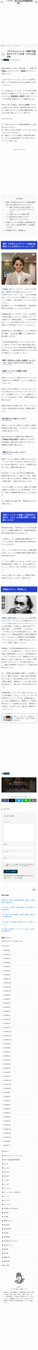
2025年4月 (7, 1015)
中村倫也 (5, 289)
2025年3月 (7, 1019)
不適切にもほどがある (11, 1208)
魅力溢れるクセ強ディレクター (19, 217)
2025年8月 (7, 999)
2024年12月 (7, 1031)
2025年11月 (7, 987)
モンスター (7, 1204)
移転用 (6, 1249)
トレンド (7, 1196)
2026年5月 (7, 962)
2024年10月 (7, 1040)
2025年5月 (7, 1011)
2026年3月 (7, 970)
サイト (5, 858)
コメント (7, 822)
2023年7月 (7, 1100)
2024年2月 (7, 1072)
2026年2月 (7, 975)
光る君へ (7, 1212)
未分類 (6, 1233)
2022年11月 (7, 1133)
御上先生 (7, 1225)
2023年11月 (7, 1084)
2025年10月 (7, 991)
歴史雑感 (7, 1237)
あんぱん (7, 1168)
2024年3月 (7, 1068)
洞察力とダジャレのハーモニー (19, 219)
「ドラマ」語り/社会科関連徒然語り (19, 2)
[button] (5, 800)
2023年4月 (7, 1113)
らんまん (7, 1184)
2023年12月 (7, 1080)
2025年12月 (7, 983)
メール (6, 851)
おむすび (7, 1172)
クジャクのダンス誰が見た (12, 1192)
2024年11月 (7, 1035)
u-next (6, 1164)
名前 (5, 844)
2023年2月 (7, 1121)
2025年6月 (7, 1007)
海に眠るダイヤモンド (11, 1241)
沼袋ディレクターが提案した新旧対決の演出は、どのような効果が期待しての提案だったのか (20, 224)
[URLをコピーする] (33, 800)
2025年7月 (7, 1003)
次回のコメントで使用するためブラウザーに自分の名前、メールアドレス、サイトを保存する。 (20, 865)
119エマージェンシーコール (13, 1155)
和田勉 (4, 618)
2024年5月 (7, 1060)
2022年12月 (7, 1129)
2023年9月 (7, 1092)
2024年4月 (7, 1064)
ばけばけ (7, 1176)
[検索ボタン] (36, 2)
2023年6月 (7, 1105)
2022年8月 (7, 1141)
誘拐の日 (7, 1257)
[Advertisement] (19, 24)
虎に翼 (6, 1253)
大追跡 (6, 1216)
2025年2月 (7, 1023)
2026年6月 (7, 958)
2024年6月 (7, 1056)
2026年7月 (7, 954)
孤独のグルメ (8, 1220)
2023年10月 (7, 1088)
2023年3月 (7, 1117)
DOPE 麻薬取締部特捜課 (12, 1160)
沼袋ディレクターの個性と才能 (19, 214)
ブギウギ (6, 59)
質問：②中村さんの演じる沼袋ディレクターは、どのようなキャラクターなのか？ (22, 209)
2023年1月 (7, 1125)
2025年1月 (7, 1027)
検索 (34, 889)
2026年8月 (7, 950)
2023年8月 (7, 1096)
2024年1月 (7, 1076)
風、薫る (7, 1265)
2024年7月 (7, 1052)
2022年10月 (7, 1137)
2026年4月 (7, 966)
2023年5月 (7, 1109)
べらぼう (7, 1180)
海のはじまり (8, 1245)
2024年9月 (7, 1044)
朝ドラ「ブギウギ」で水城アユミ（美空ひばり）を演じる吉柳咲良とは (24, 718)
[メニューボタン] (2, 2)
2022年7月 (7, 1145)
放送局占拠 (7, 1229)
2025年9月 (7, 995)
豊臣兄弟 (7, 1261)
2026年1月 (7, 979)
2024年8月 (7, 1048)
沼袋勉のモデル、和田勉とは (16, 230)
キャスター (7, 1188)
